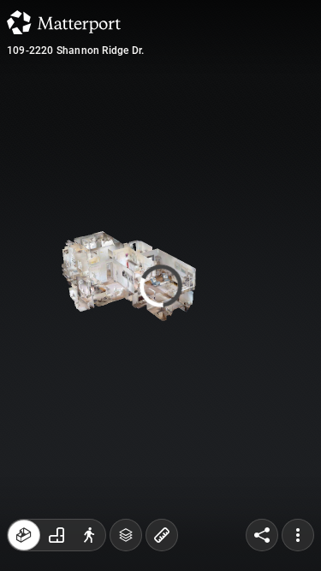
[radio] (24, 535)
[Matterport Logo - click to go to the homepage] (63, 22)
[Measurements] (162, 535)
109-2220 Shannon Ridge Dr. (75, 51)
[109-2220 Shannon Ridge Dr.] (160, 285)
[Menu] (298, 535)
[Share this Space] (262, 535)
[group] (56, 535)
